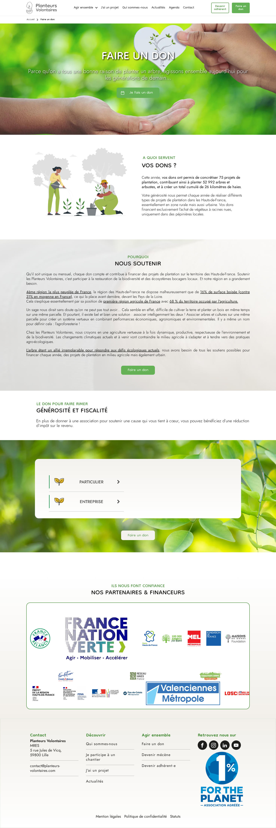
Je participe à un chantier (100, 757)
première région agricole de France (131, 301)
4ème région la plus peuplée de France (58, 292)
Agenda (174, 8)
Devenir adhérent (220, 8)
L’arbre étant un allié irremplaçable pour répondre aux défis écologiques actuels (92, 350)
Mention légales (108, 816)
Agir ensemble (83, 8)
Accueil (31, 20)
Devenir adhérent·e (159, 765)
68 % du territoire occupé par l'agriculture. (204, 301)
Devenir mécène (156, 755)
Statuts (175, 816)
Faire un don (241, 8)
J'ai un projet (110, 8)
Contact (188, 8)
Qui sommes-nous (135, 8)
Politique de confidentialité (145, 816)
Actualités (158, 8)
